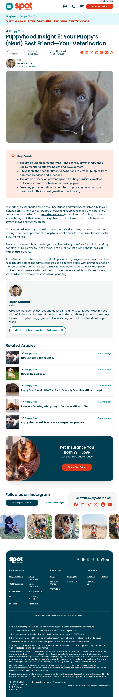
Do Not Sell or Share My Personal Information (89, 685)
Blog (52, 576)
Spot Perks (33, 603)
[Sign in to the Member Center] (65, 6)
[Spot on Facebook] (75, 504)
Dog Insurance (16, 576)
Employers (72, 576)
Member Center (54, 582)
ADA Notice (72, 581)
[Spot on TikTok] (89, 504)
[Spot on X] (96, 504)
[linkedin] (87, 52)
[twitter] (92, 52)
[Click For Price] (82, 6)
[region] (59, 526)
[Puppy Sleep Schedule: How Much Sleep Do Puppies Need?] (59, 422)
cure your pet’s (95, 266)
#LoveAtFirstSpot (54, 502)
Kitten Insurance (33, 585)
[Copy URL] (111, 52)
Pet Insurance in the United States (68, 615)
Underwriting (107, 1)
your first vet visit (52, 214)
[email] (106, 52)
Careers (104, 576)
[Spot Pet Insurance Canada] (16, 560)
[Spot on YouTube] (109, 504)
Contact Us (91, 582)
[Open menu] (9, 6)
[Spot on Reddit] (103, 504)
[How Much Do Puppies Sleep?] (59, 357)
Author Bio (30, 66)
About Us (91, 576)
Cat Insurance (16, 584)
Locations (14, 603)
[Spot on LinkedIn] (82, 504)
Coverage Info (16, 591)
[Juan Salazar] (10, 63)
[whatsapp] (102, 52)
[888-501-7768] (73, 6)
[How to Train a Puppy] (59, 373)
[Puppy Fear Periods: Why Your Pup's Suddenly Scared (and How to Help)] (59, 389)
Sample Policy (35, 591)
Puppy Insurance (33, 577)
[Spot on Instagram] (78, 560)
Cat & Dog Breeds (33, 597)
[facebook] (82, 52)
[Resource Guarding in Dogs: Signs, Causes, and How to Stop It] (59, 406)
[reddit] (97, 52)
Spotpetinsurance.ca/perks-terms (31, 648)
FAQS (11, 596)
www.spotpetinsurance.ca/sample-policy (61, 665)
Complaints (56, 589)
